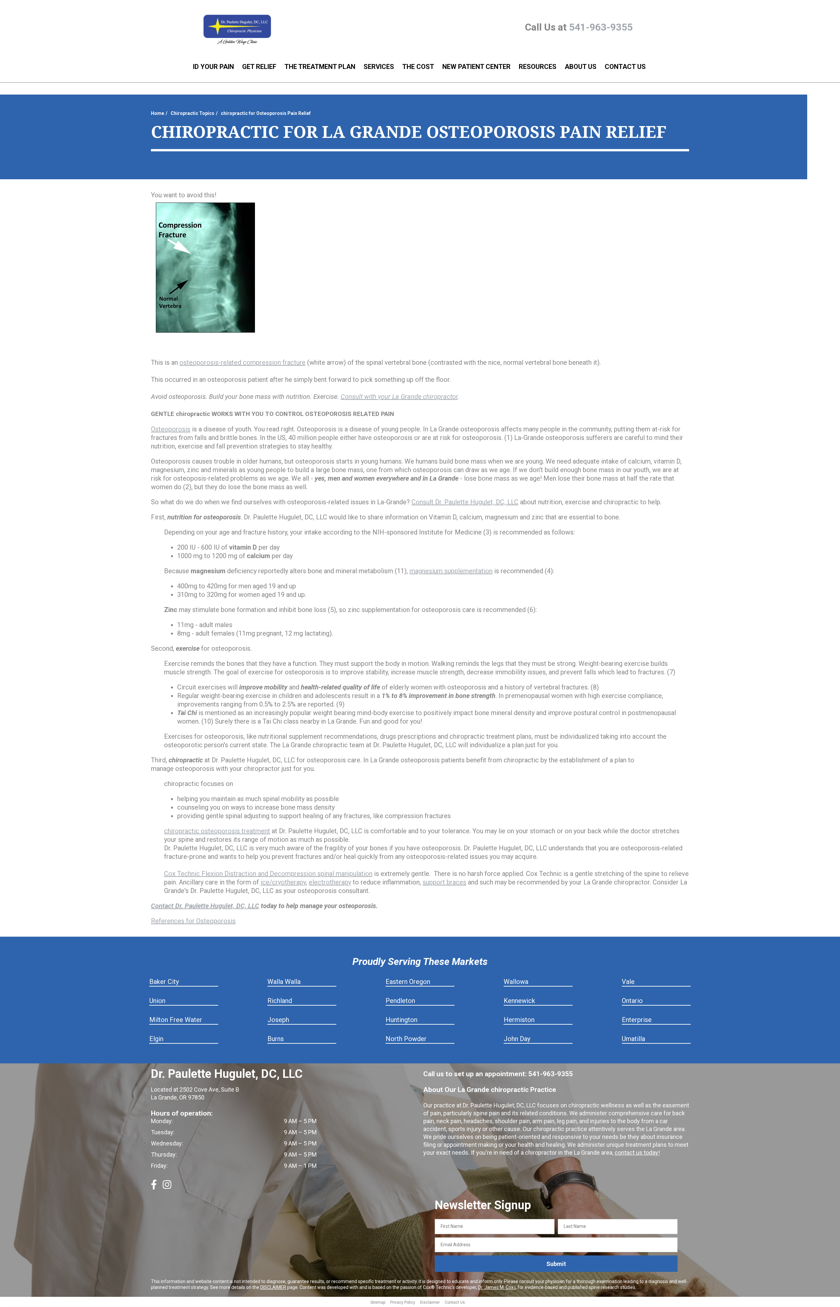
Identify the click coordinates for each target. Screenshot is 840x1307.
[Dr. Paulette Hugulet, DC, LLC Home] (237, 30)
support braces (444, 882)
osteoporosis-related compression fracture (242, 362)
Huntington (401, 1020)
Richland (279, 1001)
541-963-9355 (601, 27)
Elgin (156, 1039)
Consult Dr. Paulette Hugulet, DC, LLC (464, 502)
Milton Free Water (175, 1020)
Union (157, 1001)
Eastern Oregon (408, 982)
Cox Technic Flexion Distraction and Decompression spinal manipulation (268, 874)
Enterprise (637, 1020)
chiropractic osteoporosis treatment (217, 831)
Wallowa (516, 982)
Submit (556, 1263)
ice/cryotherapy (283, 882)
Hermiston (519, 1020)
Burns (275, 1039)
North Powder (406, 1039)
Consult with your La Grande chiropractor (399, 397)
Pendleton (400, 1001)
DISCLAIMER (273, 1287)
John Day (517, 1039)
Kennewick (519, 1001)
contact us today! (637, 1152)
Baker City (164, 982)
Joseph (278, 1020)
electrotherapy (330, 882)
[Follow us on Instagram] (167, 1187)
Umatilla (633, 1039)
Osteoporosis (170, 429)
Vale (628, 982)
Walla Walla (284, 982)
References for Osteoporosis (193, 921)
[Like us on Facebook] (154, 1187)
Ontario (632, 1001)
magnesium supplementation (451, 571)
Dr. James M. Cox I (496, 1287)
